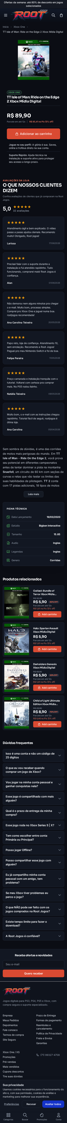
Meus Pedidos (11, 1020)
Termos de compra (13, 1034)
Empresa (8, 1015)
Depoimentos (10, 1025)
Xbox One (19, 26)
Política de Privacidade (49, 1033)
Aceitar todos (53, 1104)
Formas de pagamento (49, 1020)
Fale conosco (10, 1029)
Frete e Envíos (44, 1038)
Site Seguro (9, 1039)
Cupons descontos (13, 1071)
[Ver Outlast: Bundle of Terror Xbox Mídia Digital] (33, 603)
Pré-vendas (9, 1061)
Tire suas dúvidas (13, 1076)
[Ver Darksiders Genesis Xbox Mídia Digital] (33, 676)
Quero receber (33, 973)
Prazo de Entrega (46, 1015)
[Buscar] (53, 15)
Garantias (41, 1043)
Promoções (9, 1056)
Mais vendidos (11, 1066)
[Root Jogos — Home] (29, 15)
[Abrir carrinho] (61, 15)
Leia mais (33, 494)
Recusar (31, 1104)
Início (6, 26)
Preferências (11, 1104)
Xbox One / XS (11, 1052)
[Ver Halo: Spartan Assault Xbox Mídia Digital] (33, 639)
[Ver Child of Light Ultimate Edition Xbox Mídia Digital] (33, 713)
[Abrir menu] (5, 15)
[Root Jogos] (17, 991)
